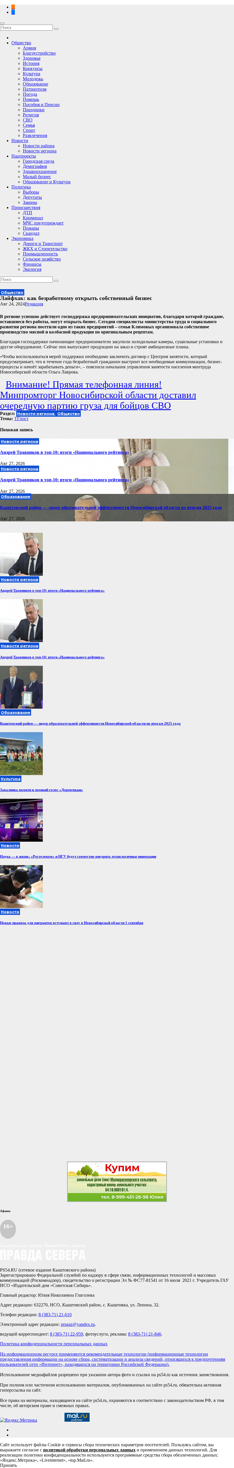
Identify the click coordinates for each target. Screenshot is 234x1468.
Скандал (31, 233)
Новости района (39, 145)
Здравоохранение (40, 171)
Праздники (34, 109)
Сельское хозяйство (42, 259)
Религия (31, 114)
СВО (28, 120)
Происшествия (25, 207)
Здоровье (32, 58)
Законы (30, 202)
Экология (32, 269)
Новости (19, 140)
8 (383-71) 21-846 (144, 1334)
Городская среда (38, 161)
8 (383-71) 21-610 (55, 1314)
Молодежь (33, 78)
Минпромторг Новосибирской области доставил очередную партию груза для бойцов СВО (98, 400)
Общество (21, 42)
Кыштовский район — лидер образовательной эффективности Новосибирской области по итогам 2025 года (111, 507)
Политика (21, 186)
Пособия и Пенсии (41, 104)
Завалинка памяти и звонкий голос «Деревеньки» (41, 790)
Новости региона (40, 150)
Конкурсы (33, 68)
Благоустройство (39, 53)
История (31, 63)
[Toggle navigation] (2, 23)
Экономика (22, 238)
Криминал (33, 217)
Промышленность (40, 253)
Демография (35, 166)
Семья (29, 125)
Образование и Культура (46, 181)
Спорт (29, 130)
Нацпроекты (23, 156)
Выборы (31, 192)
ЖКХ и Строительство (45, 248)
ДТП (27, 212)
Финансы (32, 264)
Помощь (31, 99)
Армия (29, 47)
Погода (30, 94)
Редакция (34, 303)
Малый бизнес (37, 176)
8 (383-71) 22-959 (66, 1334)
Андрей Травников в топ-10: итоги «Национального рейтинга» (64, 452)
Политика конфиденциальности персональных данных (54, 1343)
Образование (35, 84)
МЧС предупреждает (43, 223)
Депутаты (32, 197)
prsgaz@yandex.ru (78, 1324)
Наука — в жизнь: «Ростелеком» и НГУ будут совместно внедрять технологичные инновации (78, 856)
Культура (31, 73)
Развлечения (35, 135)
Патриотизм (35, 89)
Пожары (31, 228)
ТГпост (21, 418)
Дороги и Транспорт (43, 243)
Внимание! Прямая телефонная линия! (84, 384)
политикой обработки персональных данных (89, 1449)
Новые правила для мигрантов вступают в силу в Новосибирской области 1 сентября (71, 923)
